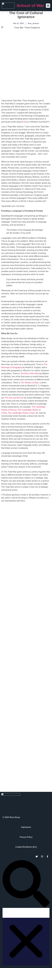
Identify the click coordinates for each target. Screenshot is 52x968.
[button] (48, 6)
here (25, 122)
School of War (30, 5)
